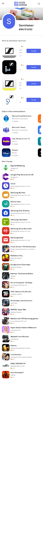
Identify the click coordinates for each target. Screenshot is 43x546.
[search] (39, 4)
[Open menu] (3, 3)
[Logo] (20, 3)
